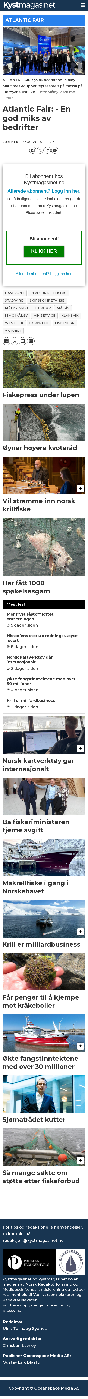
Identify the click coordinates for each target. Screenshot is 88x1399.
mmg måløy (16, 315)
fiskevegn (65, 323)
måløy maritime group (28, 308)
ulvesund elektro (48, 293)
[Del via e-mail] (54, 150)
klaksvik (70, 315)
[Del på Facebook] (32, 150)
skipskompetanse (47, 300)
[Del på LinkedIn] (47, 150)
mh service (44, 315)
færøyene (39, 323)
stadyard (14, 300)
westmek (14, 323)
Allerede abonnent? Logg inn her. (44, 191)
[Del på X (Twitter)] (40, 150)
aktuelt (13, 331)
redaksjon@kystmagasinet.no (33, 1240)
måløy (63, 308)
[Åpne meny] (82, 5)
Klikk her (44, 251)
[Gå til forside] (38, 5)
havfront (14, 293)
